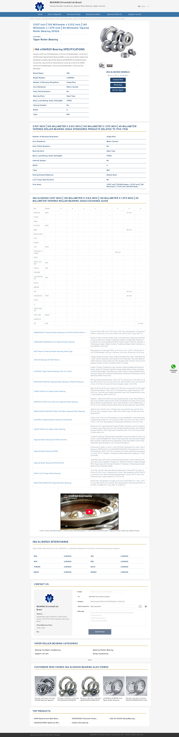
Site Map (50, 735)
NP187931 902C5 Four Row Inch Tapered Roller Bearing (56, 402)
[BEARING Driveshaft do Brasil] (39, 5)
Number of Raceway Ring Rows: (46, 82)
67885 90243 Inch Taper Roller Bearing (49, 391)
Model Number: (39, 78)
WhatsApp (118, 85)
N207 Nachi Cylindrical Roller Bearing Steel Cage (53, 352)
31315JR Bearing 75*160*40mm (47, 360)
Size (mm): (37, 185)
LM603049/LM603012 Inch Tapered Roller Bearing (54, 342)
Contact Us (41, 735)
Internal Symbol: (40, 105)
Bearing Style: (39, 96)
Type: (35, 114)
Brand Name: (38, 73)
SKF (92, 556)
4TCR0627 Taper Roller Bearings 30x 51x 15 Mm (53, 371)
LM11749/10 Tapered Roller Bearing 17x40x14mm (53, 420)
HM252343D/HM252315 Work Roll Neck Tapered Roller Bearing (59, 411)
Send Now (100, 631)
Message (80, 612)
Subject (80, 602)
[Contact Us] (174, 368)
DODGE (94, 572)
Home (40, 14)
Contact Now (118, 80)
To (79, 597)
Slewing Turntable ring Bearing (95, 14)
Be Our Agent (117, 90)
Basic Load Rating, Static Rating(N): (48, 101)
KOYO (93, 567)
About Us (33, 735)
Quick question (83, 606)
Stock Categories (54, 14)
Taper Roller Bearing (48, 19)
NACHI (36, 572)
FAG (92, 562)
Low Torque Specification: (43, 180)
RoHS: (35, 110)
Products (38, 19)
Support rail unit (134, 14)
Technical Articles (74, 14)
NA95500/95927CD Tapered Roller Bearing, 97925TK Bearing (58, 382)
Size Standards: (39, 87)
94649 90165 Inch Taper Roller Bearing (49, 429)
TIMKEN (37, 567)
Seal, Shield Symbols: (42, 92)
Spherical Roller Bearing (116, 14)
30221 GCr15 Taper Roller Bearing (47, 474)
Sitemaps (57, 735)
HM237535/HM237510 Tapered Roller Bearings (53, 483)
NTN (35, 562)
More (90, 660)
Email (79, 592)
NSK (35, 556)
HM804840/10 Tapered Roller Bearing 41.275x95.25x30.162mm (59, 333)
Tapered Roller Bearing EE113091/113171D (50, 440)
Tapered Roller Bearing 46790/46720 (49, 463)
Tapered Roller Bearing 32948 (46, 451)
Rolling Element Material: (43, 175)
